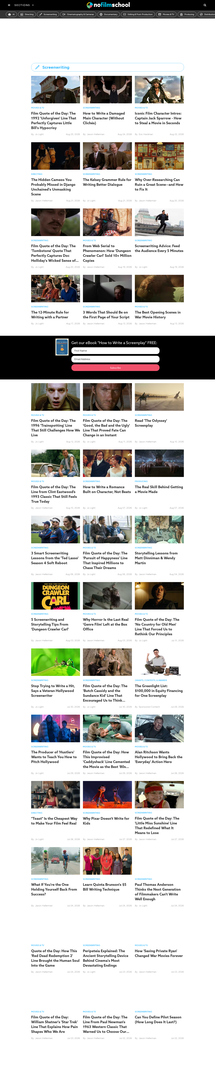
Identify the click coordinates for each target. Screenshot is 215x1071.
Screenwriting (50, 14)
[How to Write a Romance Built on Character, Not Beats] (107, 463)
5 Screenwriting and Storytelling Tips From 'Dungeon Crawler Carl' (50, 624)
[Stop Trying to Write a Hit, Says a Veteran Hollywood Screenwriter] (55, 662)
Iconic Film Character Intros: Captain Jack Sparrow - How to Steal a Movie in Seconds (158, 118)
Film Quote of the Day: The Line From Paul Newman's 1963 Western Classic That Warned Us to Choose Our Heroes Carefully (105, 1027)
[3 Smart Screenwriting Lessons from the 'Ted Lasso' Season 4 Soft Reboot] (55, 529)
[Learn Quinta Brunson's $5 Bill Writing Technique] (107, 860)
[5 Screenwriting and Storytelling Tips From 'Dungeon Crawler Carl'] (55, 595)
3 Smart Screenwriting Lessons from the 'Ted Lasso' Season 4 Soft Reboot (55, 558)
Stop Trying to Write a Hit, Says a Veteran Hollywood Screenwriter (53, 691)
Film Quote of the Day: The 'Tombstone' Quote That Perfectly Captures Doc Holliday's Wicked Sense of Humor (53, 255)
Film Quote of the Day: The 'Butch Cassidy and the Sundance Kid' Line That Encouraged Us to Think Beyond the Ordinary (105, 695)
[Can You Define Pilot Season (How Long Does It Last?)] (159, 993)
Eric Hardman (146, 134)
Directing (29, 14)
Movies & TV (168, 14)
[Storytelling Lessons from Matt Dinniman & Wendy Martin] (159, 529)
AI (14, 14)
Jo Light (39, 134)
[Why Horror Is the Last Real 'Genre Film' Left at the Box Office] (107, 595)
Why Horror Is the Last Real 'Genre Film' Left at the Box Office (106, 624)
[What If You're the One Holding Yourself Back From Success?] (55, 860)
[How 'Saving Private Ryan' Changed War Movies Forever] (159, 927)
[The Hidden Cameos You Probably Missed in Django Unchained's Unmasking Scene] (55, 155)
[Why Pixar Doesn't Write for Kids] (107, 794)
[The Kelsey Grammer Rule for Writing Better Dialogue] (107, 155)
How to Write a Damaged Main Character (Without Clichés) (104, 118)
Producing (189, 14)
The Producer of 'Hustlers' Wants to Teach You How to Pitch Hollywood (54, 757)
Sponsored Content (149, 706)
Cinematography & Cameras (80, 14)
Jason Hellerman (95, 134)
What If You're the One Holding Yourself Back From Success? (54, 889)
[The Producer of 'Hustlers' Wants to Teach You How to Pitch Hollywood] (55, 728)
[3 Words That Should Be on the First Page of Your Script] (107, 288)
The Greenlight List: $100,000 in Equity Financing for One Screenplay (159, 691)
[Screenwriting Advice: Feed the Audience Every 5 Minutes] (159, 222)
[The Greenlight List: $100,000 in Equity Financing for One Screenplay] (159, 662)
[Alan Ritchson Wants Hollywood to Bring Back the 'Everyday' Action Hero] (159, 728)
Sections (22, 5)
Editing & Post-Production (140, 14)
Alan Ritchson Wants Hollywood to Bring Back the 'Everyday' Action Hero (158, 757)
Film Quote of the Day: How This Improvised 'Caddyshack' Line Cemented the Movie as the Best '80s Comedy (106, 762)
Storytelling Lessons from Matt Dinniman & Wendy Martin (156, 558)
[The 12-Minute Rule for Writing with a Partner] (55, 288)
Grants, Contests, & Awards (151, 680)
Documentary (110, 14)
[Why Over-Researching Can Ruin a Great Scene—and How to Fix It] (159, 155)
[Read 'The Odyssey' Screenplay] (159, 396)
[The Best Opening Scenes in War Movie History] (159, 288)
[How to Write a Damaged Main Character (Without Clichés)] (107, 89)
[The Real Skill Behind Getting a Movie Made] (159, 463)
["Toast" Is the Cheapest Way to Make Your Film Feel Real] (55, 794)
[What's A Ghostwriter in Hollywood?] (55, 1059)
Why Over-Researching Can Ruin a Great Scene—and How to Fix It (159, 184)
